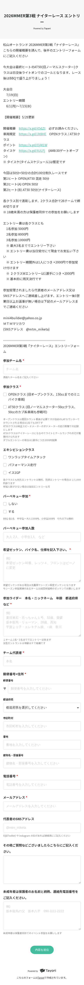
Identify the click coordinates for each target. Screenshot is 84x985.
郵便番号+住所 (14, 674)
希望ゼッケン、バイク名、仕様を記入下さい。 (37, 549)
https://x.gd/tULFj (32, 150)
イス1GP (14, 472)
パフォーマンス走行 (22, 464)
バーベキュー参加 (16, 496)
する (11, 511)
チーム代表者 (13, 652)
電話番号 (10, 776)
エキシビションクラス (18, 449)
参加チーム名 (13, 360)
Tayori (41, 977)
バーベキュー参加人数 (18, 528)
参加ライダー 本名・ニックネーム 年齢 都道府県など (40, 601)
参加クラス (12, 386)
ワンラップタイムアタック (27, 457)
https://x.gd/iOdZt (32, 128)
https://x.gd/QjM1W (33, 145)
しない (13, 503)
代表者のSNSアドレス (18, 818)
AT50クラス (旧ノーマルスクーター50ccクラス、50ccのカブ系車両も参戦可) (42, 409)
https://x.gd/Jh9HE (32, 134)
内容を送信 (42, 949)
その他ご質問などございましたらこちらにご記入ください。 (40, 848)
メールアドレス (15, 797)
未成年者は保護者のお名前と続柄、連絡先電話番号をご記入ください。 (40, 894)
